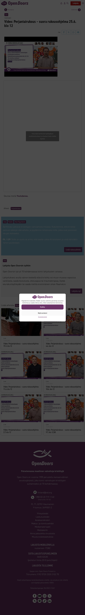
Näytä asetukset (42, 313)
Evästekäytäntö (42, 317)
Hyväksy (42, 307)
